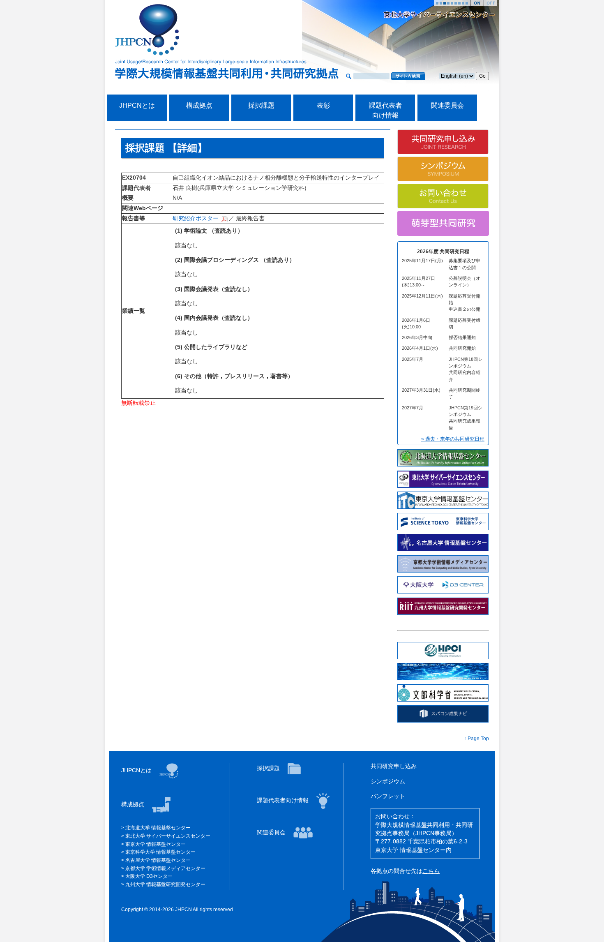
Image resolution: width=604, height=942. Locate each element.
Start (477, 3)
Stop (490, 3)
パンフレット (388, 796)
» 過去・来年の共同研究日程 (452, 439)
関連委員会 (447, 105)
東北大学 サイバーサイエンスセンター (167, 836)
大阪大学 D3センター (149, 876)
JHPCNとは (137, 105)
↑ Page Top (476, 738)
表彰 (323, 105)
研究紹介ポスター (196, 218)
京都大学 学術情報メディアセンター (165, 868)
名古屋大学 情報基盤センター (158, 860)
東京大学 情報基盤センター (155, 844)
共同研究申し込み (394, 766)
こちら (431, 871)
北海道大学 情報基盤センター (158, 828)
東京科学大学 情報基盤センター (160, 852)
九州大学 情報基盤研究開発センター (165, 884)
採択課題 (261, 105)
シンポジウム (388, 781)
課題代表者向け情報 (283, 800)
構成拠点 (199, 105)
